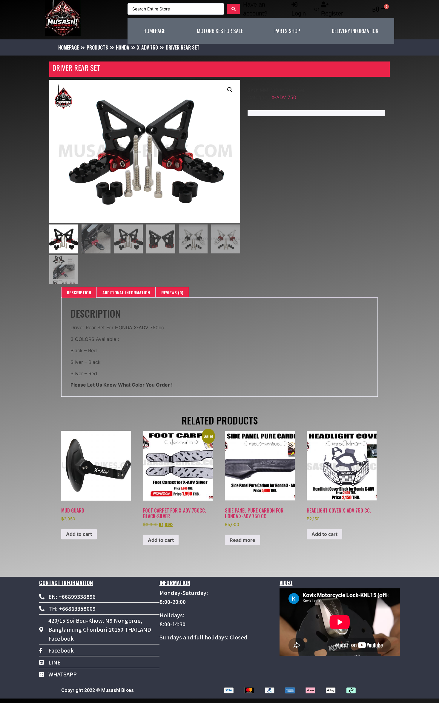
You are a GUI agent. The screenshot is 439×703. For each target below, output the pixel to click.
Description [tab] (79, 292)
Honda (122, 47)
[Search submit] (233, 9)
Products (97, 47)
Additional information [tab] (126, 292)
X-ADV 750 (147, 47)
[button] (230, 89)
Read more (242, 540)
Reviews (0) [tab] (172, 292)
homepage (68, 47)
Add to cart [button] (79, 534)
